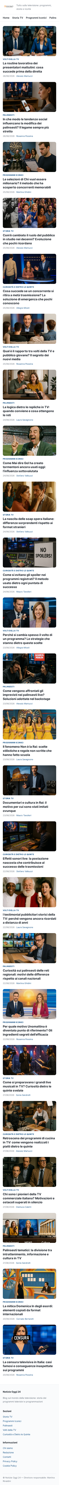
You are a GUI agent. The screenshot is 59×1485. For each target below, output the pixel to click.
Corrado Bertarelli (25, 1319)
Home (6, 17)
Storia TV (17, 17)
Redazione (8, 1452)
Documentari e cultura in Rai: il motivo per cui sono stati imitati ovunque (25, 806)
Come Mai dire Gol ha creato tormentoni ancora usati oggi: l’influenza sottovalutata (24, 467)
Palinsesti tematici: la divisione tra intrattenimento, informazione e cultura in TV (27, 1254)
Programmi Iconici (36, 17)
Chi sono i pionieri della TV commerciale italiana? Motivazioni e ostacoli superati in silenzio (28, 1198)
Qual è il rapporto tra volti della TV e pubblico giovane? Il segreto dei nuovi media (28, 355)
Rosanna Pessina (24, 136)
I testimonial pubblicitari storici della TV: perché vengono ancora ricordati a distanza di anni (29, 918)
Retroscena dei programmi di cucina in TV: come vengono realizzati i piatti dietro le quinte (29, 1142)
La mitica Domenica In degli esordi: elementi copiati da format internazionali (28, 1310)
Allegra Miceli (22, 308)
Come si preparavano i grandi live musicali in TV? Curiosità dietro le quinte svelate (27, 1086)
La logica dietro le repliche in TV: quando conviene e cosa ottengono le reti (28, 411)
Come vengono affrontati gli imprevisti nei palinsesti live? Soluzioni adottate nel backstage (26, 695)
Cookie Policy (10, 1465)
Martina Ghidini (23, 192)
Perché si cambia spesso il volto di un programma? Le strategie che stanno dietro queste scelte (27, 639)
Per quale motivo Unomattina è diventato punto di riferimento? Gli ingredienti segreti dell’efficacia (27, 1030)
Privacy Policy (10, 1461)
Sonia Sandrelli (23, 1095)
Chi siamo (8, 1448)
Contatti (7, 1457)
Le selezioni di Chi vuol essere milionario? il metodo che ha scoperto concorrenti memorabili (27, 183)
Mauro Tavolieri (23, 591)
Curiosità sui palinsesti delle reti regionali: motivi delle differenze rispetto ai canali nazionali (26, 974)
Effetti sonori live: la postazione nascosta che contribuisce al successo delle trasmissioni (25, 862)
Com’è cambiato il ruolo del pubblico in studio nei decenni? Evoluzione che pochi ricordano (29, 239)
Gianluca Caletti (23, 1207)
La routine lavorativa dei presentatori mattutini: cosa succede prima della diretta (23, 67)
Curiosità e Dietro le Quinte (18, 287)
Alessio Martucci (24, 76)
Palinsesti (8, 115)
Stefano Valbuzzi (24, 475)
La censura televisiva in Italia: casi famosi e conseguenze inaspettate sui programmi (28, 1366)
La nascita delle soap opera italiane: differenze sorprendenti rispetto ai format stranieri (28, 523)
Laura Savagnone (24, 420)
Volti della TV (11, 59)
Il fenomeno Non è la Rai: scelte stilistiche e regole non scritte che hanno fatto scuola (27, 751)
